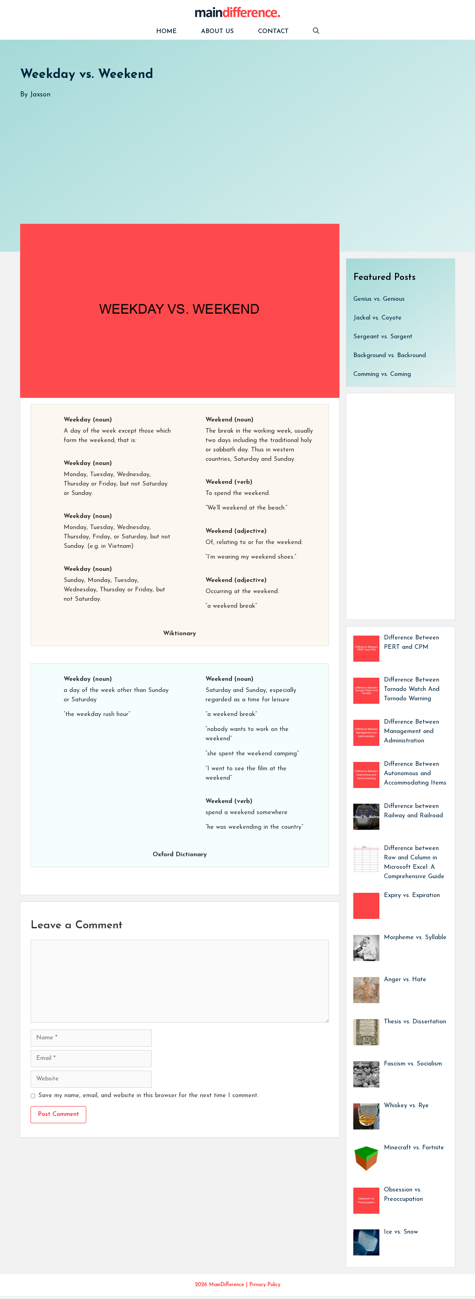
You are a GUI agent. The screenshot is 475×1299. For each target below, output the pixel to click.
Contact (273, 32)
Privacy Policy (264, 1285)
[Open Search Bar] (316, 32)
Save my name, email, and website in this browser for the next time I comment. (148, 1096)
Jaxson (40, 94)
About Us (217, 32)
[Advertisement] (228, 154)
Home (166, 32)
